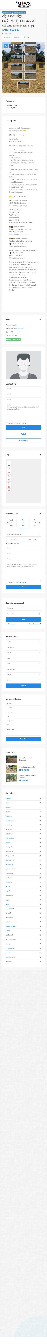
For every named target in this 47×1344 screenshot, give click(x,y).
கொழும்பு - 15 (10, 860)
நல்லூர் (8, 900)
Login (24, 619)
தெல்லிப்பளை (10, 891)
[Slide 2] (17, 49)
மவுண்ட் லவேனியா (11, 926)
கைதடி (8, 842)
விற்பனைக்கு (7, 12)
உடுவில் (8, 811)
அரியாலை (9, 803)
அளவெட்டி (9, 807)
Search (23, 686)
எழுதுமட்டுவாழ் (10, 820)
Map (7, 455)
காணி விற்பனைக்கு (19, 12)
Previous (8, 523)
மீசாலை (8, 930)
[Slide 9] (30, 76)
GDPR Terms (22, 423)
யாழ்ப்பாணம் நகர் (11, 939)
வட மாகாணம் (20, 328)
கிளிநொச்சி (9, 833)
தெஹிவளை (9, 895)
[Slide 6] (17, 67)
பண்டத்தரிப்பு (8, 34)
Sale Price (9, 703)
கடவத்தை (9, 825)
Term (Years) (10, 721)
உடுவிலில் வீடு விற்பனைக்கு (27, 767)
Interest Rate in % (11, 729)
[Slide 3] (30, 49)
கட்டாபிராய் (9, 829)
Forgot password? (35, 624)
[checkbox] (6, 423)
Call (24, 434)
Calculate (23, 739)
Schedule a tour (12, 514)
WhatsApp (24, 440)
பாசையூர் (8, 913)
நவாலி (7, 904)
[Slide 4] (17, 58)
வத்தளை (8, 953)
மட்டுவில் (8, 922)
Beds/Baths (11, 669)
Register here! (10, 624)
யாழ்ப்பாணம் (9, 935)
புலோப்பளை (9, 917)
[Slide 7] (30, 67)
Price (8, 680)
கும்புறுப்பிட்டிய (10, 838)
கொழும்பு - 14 (10, 856)
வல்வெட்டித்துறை (11, 957)
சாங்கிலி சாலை (10, 869)
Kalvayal (8, 798)
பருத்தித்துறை (10, 908)
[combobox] (23, 642)
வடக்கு (8, 944)
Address (9, 319)
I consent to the (17, 423)
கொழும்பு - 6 (9, 864)
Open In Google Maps (13, 339)
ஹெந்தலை (9, 961)
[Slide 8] (17, 76)
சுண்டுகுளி (9, 878)
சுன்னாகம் (9, 882)
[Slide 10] (23, 85)
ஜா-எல (8, 886)
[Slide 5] (30, 58)
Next (39, 523)
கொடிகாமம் (9, 851)
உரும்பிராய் (9, 816)
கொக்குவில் (9, 847)
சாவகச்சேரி (9, 873)
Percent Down (10, 712)
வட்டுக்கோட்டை (10, 948)
